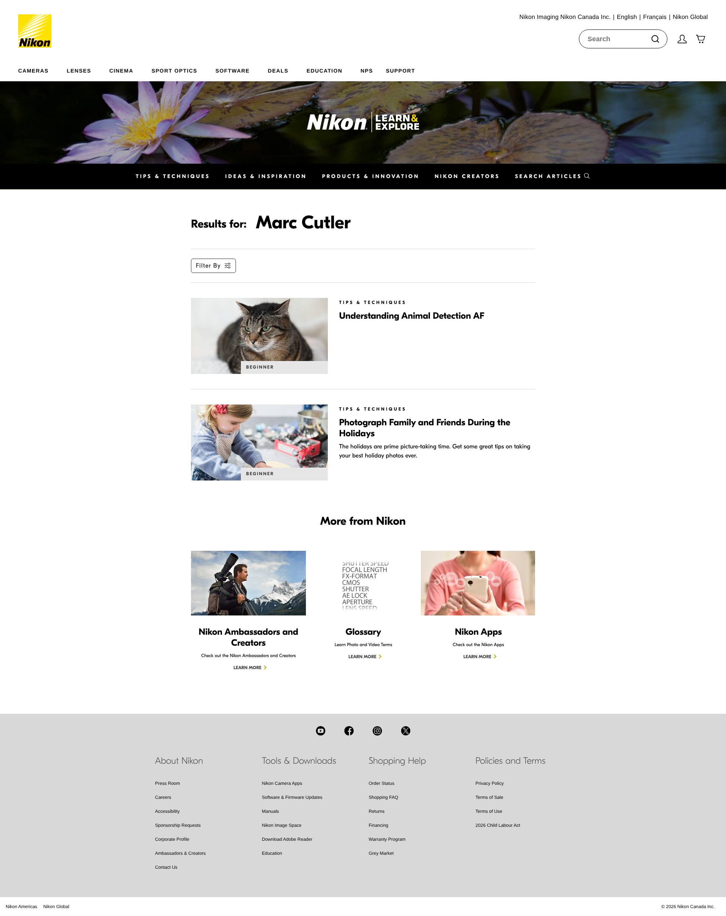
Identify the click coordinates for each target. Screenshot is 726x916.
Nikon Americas (21, 906)
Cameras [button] (33, 70)
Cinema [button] (121, 70)
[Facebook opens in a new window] (349, 730)
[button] (552, 176)
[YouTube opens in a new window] (320, 730)
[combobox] (623, 38)
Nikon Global (56, 906)
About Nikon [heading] (179, 761)
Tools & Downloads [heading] (299, 761)
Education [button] (325, 70)
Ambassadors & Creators (180, 853)
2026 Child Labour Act (498, 825)
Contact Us (166, 867)
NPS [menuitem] (366, 70)
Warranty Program (387, 839)
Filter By (208, 265)
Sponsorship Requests (178, 825)
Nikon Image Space (282, 825)
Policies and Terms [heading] (511, 761)
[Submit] (655, 39)
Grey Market (381, 853)
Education (272, 853)
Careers (163, 797)
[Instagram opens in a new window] (377, 730)
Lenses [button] (79, 70)
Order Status (381, 783)
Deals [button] (278, 70)
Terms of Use (489, 811)
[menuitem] (42, 69)
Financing (378, 825)
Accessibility (167, 811)
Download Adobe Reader (287, 839)
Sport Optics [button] (174, 70)
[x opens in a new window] (405, 730)
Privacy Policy (490, 783)
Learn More (248, 668)
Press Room (167, 783)
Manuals (270, 811)
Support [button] (400, 70)
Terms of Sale (489, 797)
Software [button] (233, 70)
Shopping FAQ (383, 797)
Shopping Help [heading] (397, 761)
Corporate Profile (172, 839)
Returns (377, 811)
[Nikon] (37, 24)
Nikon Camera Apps (282, 783)
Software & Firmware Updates (292, 797)
